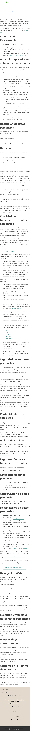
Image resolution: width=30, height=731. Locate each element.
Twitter (8, 332)
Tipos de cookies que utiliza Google (12, 567)
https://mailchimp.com (18, 519)
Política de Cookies (16, 308)
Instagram (8, 338)
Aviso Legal (6, 249)
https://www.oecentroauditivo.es (17, 55)
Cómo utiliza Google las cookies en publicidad (14, 569)
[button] (15, 16)
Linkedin (8, 334)
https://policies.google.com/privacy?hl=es (14, 557)
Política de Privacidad (8, 251)
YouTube (8, 336)
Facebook (8, 330)
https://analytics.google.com (20, 548)
